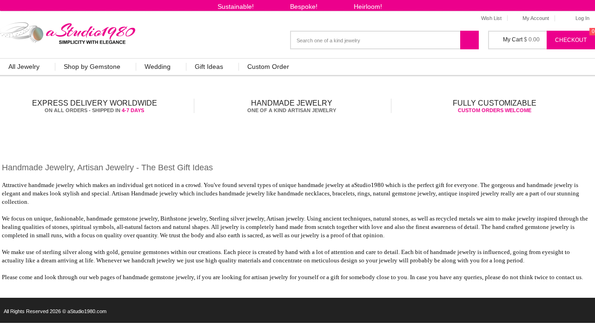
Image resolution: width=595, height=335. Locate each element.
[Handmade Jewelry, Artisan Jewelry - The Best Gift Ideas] (68, 31)
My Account (535, 18)
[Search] (474, 36)
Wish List (491, 18)
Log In (582, 18)
